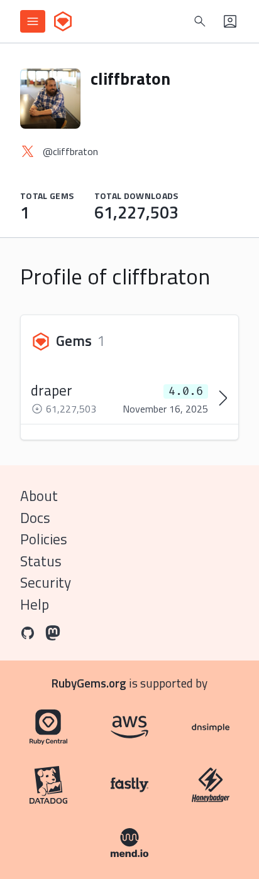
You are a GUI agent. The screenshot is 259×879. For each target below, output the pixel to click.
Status (41, 561)
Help (34, 604)
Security (45, 582)
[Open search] (200, 21)
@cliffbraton (70, 151)
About (39, 496)
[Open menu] (32, 21)
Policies (43, 539)
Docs (35, 518)
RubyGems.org (89, 683)
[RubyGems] (63, 21)
